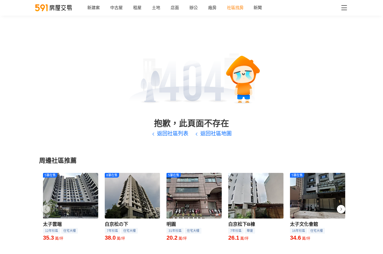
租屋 (137, 7)
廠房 (212, 7)
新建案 (93, 7)
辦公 (193, 7)
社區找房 (235, 7)
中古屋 (116, 7)
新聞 (258, 7)
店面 (175, 7)
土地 (156, 7)
